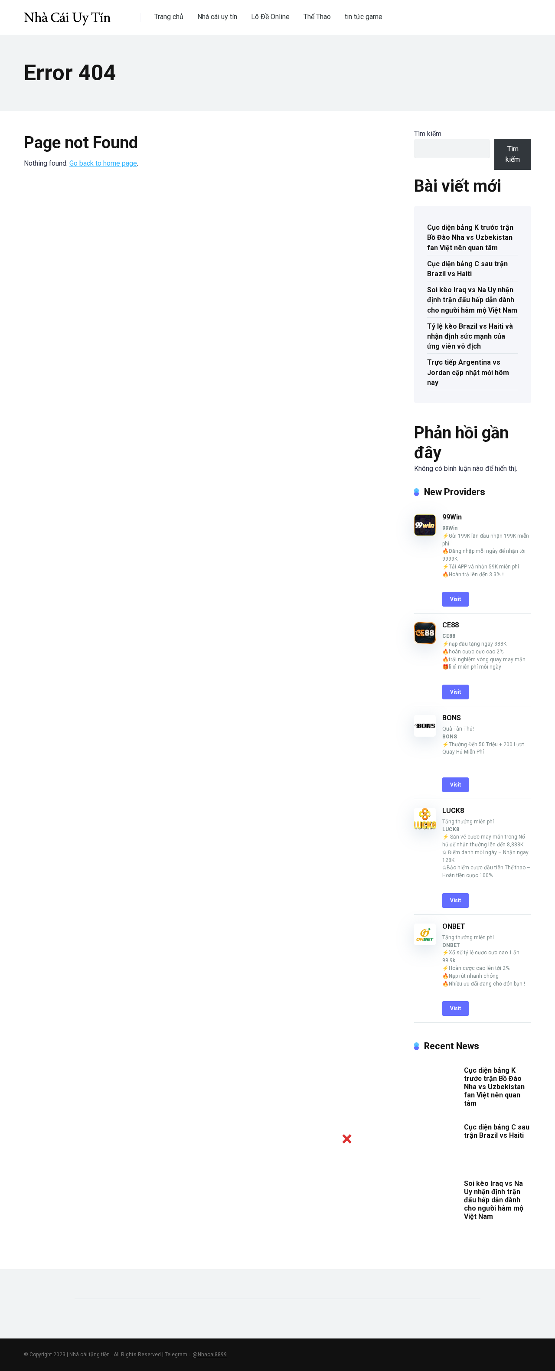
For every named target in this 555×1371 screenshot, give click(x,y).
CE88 (450, 625)
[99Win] (425, 533)
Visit (455, 599)
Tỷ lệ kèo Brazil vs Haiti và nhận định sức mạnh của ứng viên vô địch (470, 336)
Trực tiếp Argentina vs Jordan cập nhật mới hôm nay (468, 372)
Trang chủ (168, 17)
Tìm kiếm (427, 134)
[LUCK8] (425, 827)
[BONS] (425, 734)
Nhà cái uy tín (217, 17)
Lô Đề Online (270, 17)
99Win (452, 517)
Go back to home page (103, 163)
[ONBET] (425, 943)
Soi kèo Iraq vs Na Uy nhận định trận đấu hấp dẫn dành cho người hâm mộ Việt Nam (472, 300)
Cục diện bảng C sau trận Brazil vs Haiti (467, 269)
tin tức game (363, 17)
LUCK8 (453, 810)
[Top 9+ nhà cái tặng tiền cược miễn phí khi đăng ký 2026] (67, 14)
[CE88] (425, 641)
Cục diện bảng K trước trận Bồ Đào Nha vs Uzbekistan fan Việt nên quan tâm (470, 237)
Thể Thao (317, 17)
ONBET (453, 926)
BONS (451, 718)
